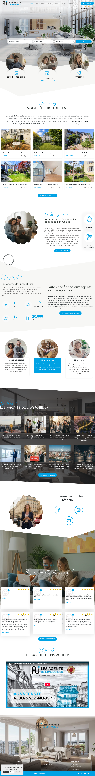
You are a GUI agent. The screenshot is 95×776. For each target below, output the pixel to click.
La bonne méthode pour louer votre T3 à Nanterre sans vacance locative (11, 466)
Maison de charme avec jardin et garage (15, 153)
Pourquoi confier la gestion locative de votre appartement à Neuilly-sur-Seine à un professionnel (84, 438)
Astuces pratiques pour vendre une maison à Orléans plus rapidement (59, 466)
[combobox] (20, 41)
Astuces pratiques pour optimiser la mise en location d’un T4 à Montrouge (35, 437)
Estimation (47, 761)
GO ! (84, 41)
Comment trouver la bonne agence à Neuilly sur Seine (10, 436)
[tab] (31, 3)
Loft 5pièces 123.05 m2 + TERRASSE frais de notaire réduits (54, 185)
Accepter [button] (6, 771)
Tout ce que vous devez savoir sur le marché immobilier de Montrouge (60, 437)
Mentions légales (75, 761)
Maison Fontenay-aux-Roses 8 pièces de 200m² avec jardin (22, 185)
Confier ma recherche (47, 764)
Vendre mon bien (19, 764)
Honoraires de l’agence (75, 766)
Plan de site (75, 764)
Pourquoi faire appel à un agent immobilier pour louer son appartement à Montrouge (84, 466)
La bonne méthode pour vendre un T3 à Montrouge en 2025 (35, 466)
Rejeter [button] (11, 771)
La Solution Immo (40, 773)
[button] (87, 3)
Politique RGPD (75, 769)
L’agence (19, 761)
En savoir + (18, 771)
